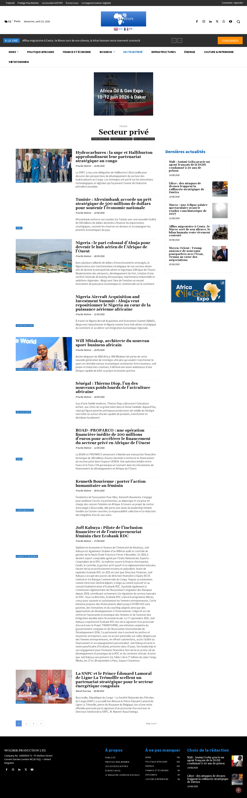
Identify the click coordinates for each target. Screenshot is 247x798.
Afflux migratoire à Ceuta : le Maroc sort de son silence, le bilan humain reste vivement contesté (81, 40)
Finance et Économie (121, 139)
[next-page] (41, 723)
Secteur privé (23, 412)
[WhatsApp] (224, 21)
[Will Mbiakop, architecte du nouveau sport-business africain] (44, 354)
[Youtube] (230, 21)
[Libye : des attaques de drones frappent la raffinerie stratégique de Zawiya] (220, 189)
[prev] (174, 40)
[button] (238, 21)
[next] (180, 40)
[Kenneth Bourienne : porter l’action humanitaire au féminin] (44, 495)
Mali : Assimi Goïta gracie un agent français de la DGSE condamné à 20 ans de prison (189, 166)
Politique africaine (144, 139)
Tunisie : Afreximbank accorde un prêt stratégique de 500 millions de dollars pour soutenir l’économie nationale (114, 203)
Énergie (20, 702)
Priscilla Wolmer (83, 165)
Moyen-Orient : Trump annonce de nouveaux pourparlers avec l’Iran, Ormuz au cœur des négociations (186, 254)
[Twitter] (217, 21)
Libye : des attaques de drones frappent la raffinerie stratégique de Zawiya (186, 188)
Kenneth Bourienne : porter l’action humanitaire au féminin (111, 483)
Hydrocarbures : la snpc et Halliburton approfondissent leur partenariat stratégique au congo (114, 156)
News (19, 181)
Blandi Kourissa (83, 691)
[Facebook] (197, 21)
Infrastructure (24, 271)
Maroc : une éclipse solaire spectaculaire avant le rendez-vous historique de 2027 (188, 209)
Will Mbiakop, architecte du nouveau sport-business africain (112, 343)
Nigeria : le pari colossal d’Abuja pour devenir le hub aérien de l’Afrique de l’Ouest (113, 247)
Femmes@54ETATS (100, 139)
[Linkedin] (210, 21)
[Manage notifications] (238, 790)
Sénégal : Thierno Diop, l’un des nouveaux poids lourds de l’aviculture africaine (113, 387)
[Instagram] (203, 21)
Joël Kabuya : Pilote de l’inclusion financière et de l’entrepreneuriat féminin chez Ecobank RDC (109, 532)
